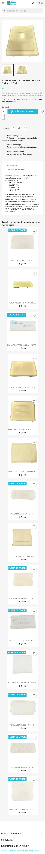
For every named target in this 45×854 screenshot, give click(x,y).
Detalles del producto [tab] (16, 170)
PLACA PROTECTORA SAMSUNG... (22, 556)
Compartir (13, 128)
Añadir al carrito (23, 111)
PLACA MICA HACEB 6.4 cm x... (22, 725)
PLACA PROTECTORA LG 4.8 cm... (22, 303)
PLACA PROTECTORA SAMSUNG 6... (22, 641)
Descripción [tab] (12, 165)
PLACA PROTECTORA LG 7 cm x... (22, 387)
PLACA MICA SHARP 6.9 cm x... (22, 261)
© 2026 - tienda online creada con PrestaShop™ (20, 851)
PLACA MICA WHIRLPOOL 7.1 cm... (22, 598)
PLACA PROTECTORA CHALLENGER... (22, 345)
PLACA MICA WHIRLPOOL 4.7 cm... (22, 767)
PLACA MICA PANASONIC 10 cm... (22, 809)
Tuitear (19, 128)
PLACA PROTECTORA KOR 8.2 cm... (22, 429)
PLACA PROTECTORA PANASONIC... (22, 472)
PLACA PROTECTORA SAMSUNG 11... (22, 683)
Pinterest (25, 128)
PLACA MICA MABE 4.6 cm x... (23, 514)
